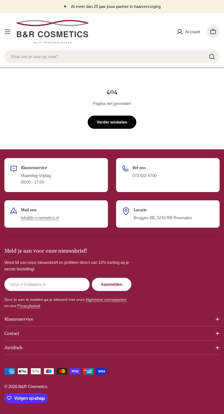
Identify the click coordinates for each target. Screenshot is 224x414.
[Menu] (7, 31)
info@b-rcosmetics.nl (40, 217)
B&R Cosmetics (32, 386)
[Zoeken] (212, 56)
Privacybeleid (28, 306)
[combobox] (112, 56)
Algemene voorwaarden (106, 299)
